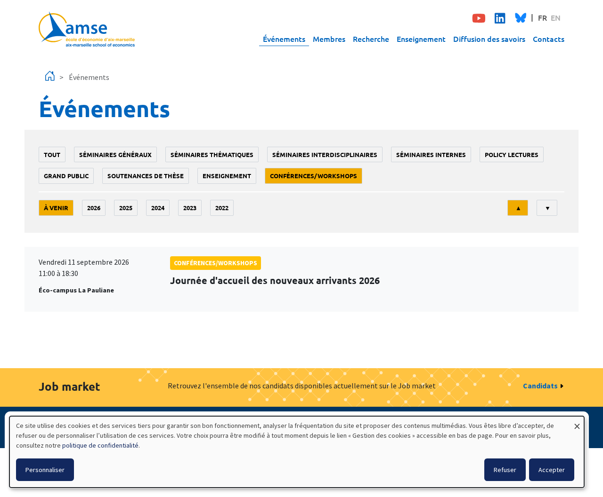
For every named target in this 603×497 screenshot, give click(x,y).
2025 (125, 208)
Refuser (505, 469)
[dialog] (296, 452)
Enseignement (421, 38)
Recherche (371, 38)
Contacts (548, 38)
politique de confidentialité (100, 445)
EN (556, 17)
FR (542, 17)
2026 (93, 208)
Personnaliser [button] (45, 469)
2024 (157, 208)
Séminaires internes (431, 154)
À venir (56, 208)
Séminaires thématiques (212, 154)
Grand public (66, 176)
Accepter (551, 469)
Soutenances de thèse (145, 176)
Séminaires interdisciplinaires (324, 154)
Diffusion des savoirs (489, 38)
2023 (189, 208)
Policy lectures (511, 154)
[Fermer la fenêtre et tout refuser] (577, 422)
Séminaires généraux (115, 154)
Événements (284, 38)
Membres (329, 38)
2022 (221, 208)
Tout (52, 154)
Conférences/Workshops (313, 176)
